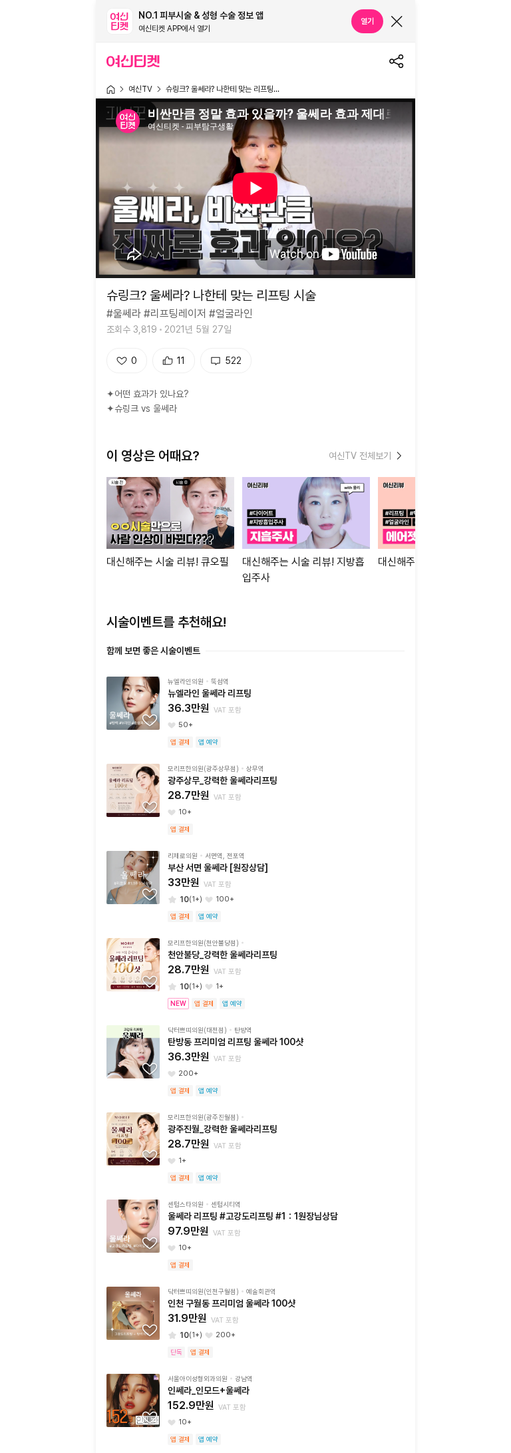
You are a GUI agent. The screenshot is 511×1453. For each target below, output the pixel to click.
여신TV (140, 89)
